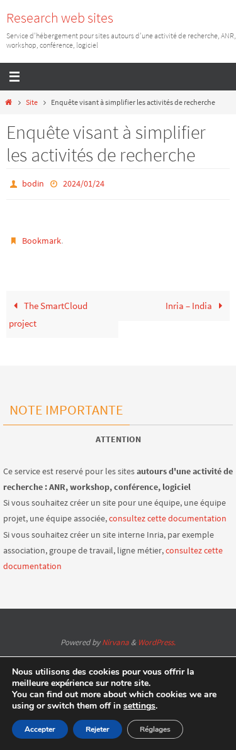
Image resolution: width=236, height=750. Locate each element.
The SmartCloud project (48, 309)
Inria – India (190, 301)
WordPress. (157, 642)
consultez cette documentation (168, 518)
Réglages (155, 729)
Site (32, 102)
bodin (33, 182)
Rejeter (98, 729)
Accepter (40, 729)
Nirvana (115, 642)
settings (139, 706)
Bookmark (41, 236)
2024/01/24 (83, 182)
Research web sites (59, 17)
